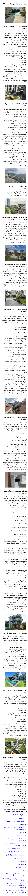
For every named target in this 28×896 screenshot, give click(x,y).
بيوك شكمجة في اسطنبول (17, 867)
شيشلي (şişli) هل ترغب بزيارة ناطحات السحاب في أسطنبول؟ (14, 874)
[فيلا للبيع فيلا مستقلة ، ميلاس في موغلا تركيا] (15, 175)
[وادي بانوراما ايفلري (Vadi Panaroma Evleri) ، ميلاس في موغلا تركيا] (15, 253)
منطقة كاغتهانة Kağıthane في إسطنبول (14, 848)
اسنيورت (21, 870)
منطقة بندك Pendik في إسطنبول (15, 851)
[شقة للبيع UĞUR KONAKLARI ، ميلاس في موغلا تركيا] (15, 480)
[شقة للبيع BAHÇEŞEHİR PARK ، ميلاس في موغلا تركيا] (15, 746)
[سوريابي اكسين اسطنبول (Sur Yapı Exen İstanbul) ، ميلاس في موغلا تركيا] (15, 206)
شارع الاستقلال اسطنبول (17, 814)
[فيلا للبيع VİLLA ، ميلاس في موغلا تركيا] (15, 622)
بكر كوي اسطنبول (19, 835)
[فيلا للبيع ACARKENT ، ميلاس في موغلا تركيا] (15, 679)
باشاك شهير (21, 864)
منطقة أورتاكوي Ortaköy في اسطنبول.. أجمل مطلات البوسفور (14, 844)
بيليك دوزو (21, 818)
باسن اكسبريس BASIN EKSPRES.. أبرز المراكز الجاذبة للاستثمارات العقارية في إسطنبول (13, 885)
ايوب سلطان (20, 832)
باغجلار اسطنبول (19, 858)
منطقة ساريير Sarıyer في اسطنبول (15, 821)
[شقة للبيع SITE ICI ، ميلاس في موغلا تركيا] (15, 92)
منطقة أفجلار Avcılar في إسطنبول (15, 855)
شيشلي (22, 824)
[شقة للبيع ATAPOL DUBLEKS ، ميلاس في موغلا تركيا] (15, 15)
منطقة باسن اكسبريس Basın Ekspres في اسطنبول (14, 839)
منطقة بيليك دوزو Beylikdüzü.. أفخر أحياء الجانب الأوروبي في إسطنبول (14, 891)
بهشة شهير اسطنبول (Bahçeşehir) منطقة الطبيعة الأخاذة (13, 828)
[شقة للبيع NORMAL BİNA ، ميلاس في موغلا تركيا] (15, 298)
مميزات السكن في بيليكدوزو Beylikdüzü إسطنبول (13, 879)
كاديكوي (22, 861)
